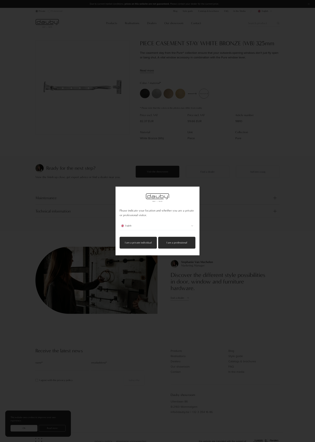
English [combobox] (128, 225)
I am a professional (177, 242)
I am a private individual (138, 242)
